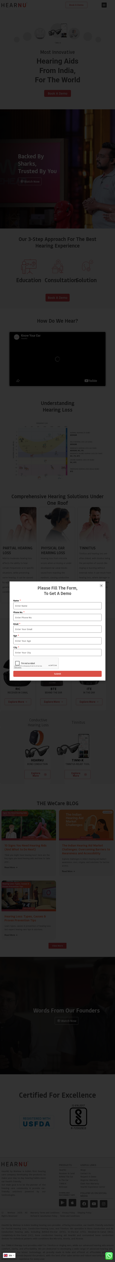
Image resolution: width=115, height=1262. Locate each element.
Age (15, 635)
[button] (101, 585)
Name (16, 600)
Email (16, 624)
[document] (57, 631)
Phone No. (18, 612)
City (15, 647)
